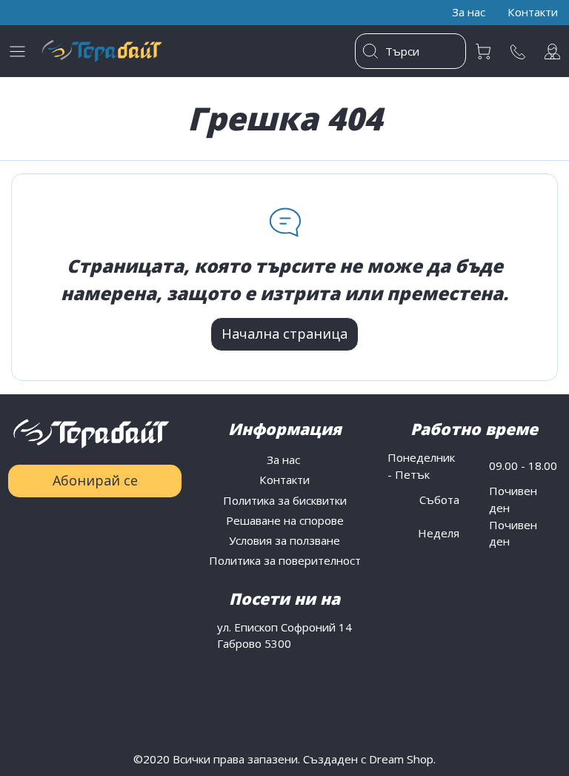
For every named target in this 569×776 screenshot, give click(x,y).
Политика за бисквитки (285, 500)
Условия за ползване (284, 540)
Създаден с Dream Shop (368, 759)
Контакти (284, 479)
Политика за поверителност (285, 560)
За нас (285, 459)
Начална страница (284, 333)
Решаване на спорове (285, 520)
